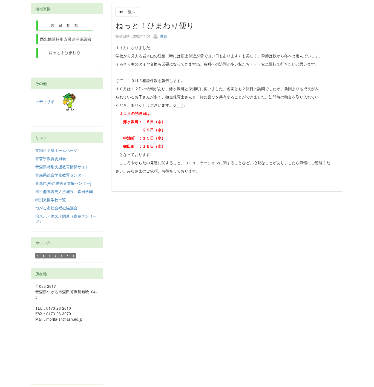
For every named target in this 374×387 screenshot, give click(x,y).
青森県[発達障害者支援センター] (63, 183)
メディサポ (48, 101)
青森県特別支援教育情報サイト (62, 166)
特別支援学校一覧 (50, 199)
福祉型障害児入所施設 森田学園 (64, 191)
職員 (163, 36)
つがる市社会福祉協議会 (56, 207)
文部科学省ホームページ (56, 150)
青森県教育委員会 (50, 158)
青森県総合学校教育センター (60, 175)
